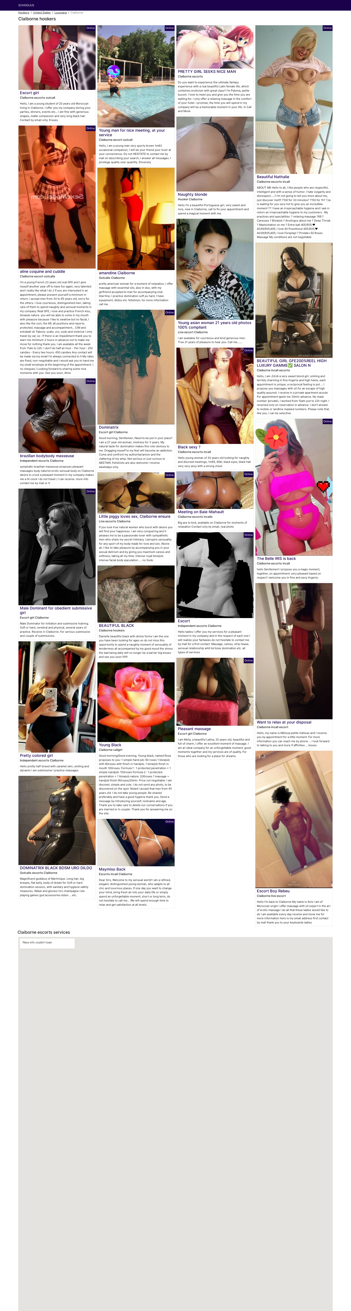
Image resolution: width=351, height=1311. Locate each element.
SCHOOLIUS (26, 5)
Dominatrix (108, 427)
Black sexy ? (189, 447)
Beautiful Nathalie (273, 176)
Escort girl (29, 92)
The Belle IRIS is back (276, 558)
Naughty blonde (192, 194)
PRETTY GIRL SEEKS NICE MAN (207, 71)
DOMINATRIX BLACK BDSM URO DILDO (56, 868)
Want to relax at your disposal (284, 722)
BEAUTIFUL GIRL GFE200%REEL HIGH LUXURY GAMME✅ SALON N (292, 363)
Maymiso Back (112, 869)
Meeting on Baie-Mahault (201, 511)
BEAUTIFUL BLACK (116, 625)
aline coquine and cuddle (42, 271)
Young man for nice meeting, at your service (132, 132)
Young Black (110, 745)
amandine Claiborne (117, 273)
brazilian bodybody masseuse (47, 455)
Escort (184, 621)
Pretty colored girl (36, 755)
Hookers (23, 12)
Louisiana (60, 12)
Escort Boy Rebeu (273, 891)
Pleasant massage (194, 728)
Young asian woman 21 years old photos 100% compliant (214, 325)
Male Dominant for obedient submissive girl (56, 610)
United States (42, 12)
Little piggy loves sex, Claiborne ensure (134, 516)
